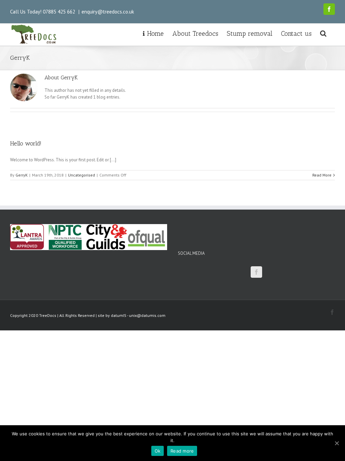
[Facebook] (256, 272)
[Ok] (336, 443)
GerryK (21, 175)
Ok (158, 451)
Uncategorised (81, 175)
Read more (182, 451)
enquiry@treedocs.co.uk (108, 11)
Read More (322, 175)
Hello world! (25, 143)
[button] (323, 33)
